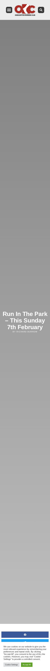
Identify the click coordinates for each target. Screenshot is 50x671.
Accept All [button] (27, 665)
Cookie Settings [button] (11, 665)
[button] (9, 10)
